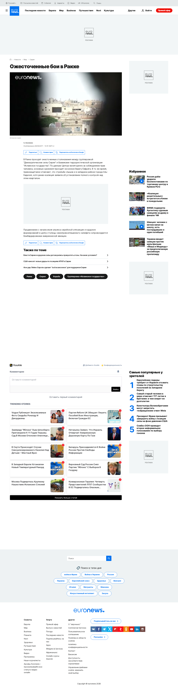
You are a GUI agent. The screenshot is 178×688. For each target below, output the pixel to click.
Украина (61, 581)
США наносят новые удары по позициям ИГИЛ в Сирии (47, 261)
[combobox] (107, 3)
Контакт (71, 651)
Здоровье (101, 581)
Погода (49, 631)
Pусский (11, 3)
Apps (48, 645)
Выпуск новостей (54, 628)
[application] (66, 104)
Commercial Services (77, 628)
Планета (27, 635)
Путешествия (86, 10)
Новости (17, 59)
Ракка (29, 276)
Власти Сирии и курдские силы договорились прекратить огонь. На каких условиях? (60, 255)
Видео (26, 653)
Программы (29, 657)
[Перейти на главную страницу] (14, 11)
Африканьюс (51, 652)
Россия (110, 574)
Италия (72, 587)
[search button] (94, 3)
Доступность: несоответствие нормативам (75, 661)
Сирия (32, 59)
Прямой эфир (164, 10)
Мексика (105, 587)
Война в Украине (92, 574)
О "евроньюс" (74, 624)
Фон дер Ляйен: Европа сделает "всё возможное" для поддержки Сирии (54, 267)
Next (98, 10)
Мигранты (88, 587)
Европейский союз (80, 581)
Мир (61, 10)
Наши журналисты (32, 660)
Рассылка (98, 637)
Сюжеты (28, 620)
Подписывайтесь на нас (105, 621)
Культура (109, 10)
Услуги (49, 620)
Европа (52, 10)
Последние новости (35, 10)
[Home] (10, 59)
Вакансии (72, 654)
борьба (56, 276)
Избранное (137, 171)
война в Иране (70, 574)
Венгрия (117, 581)
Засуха (105, 593)
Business (71, 10)
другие (71, 620)
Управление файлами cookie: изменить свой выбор (77, 670)
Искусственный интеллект (82, 593)
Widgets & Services (54, 649)
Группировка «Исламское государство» (85, 276)
